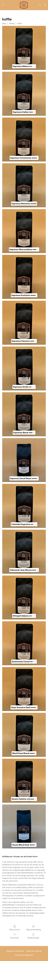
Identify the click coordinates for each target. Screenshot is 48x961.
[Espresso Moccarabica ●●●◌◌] (24, 227)
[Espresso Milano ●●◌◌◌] (24, 44)
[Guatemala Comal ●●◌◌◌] (24, 639)
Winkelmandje (33, 938)
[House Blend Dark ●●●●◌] (24, 822)
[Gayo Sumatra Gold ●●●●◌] (24, 685)
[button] (24, 5)
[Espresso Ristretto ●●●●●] (24, 181)
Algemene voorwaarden (15, 951)
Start (4, 23)
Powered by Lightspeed (24, 955)
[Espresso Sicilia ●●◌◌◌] (24, 364)
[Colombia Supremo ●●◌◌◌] (24, 502)
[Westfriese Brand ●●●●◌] (24, 731)
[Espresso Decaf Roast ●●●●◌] (24, 456)
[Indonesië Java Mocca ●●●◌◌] (24, 548)
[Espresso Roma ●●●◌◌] (24, 410)
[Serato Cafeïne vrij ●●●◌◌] (24, 777)
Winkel (12, 23)
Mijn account (14, 929)
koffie (19, 23)
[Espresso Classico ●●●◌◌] (24, 319)
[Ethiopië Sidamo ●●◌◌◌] (24, 593)
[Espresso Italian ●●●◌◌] (24, 90)
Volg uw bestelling (33, 929)
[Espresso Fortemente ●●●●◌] (24, 135)
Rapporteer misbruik (34, 951)
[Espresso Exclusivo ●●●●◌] (24, 273)
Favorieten (14, 938)
